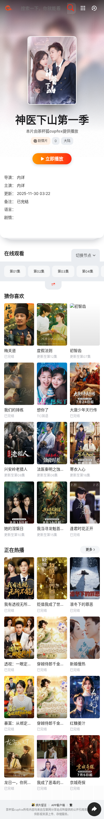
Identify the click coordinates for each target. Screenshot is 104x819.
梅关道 (10, 350)
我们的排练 (14, 409)
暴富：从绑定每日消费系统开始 (19, 723)
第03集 (63, 271)
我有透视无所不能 (19, 604)
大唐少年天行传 (83, 409)
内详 (21, 177)
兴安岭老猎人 (15, 469)
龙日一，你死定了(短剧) (19, 782)
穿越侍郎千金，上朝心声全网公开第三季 (52, 723)
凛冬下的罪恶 (81, 604)
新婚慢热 (77, 663)
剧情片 (43, 141)
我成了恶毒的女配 (52, 782)
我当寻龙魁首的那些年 (52, 528)
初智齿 (76, 350)
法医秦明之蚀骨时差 (52, 469)
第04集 (87, 271)
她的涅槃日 (14, 528)
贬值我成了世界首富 (52, 604)
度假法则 (44, 350)
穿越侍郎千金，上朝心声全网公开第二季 (52, 663)
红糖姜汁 (77, 723)
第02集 (39, 271)
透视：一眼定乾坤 (19, 663)
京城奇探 (77, 782)
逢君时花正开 (81, 528)
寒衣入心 (77, 469)
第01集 (15, 271)
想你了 (43, 409)
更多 (89, 549)
